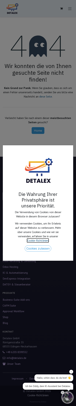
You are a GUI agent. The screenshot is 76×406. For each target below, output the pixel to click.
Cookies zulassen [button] (38, 248)
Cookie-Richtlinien (37, 240)
